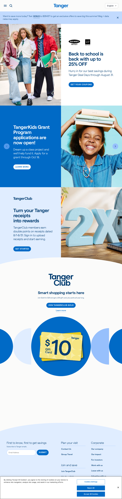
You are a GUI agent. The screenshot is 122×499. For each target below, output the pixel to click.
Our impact (96, 454)
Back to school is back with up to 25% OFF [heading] (86, 59)
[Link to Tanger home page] (61, 5)
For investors (96, 460)
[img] (61, 6)
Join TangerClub (68, 471)
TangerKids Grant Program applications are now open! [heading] (31, 135)
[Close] (118, 487)
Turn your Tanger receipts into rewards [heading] (31, 215)
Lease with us (97, 471)
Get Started (22, 249)
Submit (43, 452)
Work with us (97, 465)
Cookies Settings (90, 482)
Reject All (90, 488)
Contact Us (66, 449)
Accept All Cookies (91, 494)
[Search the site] (11, 5)
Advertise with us (98, 476)
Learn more (61, 310)
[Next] (115, 146)
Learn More (22, 167)
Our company (97, 449)
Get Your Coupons (81, 85)
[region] (61, 487)
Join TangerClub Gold (61, 305)
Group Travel (67, 454)
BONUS (36, 16)
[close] (117, 17)
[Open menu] (5, 5)
